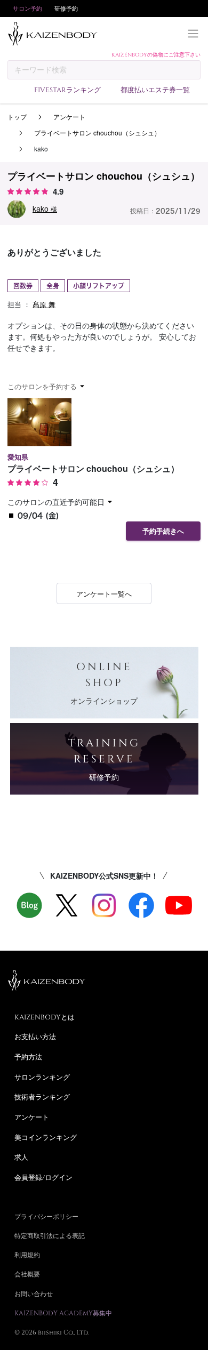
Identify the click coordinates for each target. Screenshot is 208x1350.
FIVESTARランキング (67, 89)
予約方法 (28, 1056)
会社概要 (27, 1273)
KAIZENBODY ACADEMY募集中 (63, 1312)
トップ (17, 116)
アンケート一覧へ (104, 594)
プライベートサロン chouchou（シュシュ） (97, 132)
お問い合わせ (33, 1293)
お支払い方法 (35, 1036)
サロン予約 (27, 8)
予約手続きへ (163, 531)
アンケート (69, 116)
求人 (21, 1157)
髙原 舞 (44, 304)
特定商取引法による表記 (49, 1235)
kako (45, 208)
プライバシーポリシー (46, 1216)
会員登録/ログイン (43, 1177)
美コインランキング (45, 1137)
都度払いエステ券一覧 (155, 89)
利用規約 (27, 1254)
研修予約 (66, 8)
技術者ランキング (42, 1096)
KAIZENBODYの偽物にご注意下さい (156, 54)
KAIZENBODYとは (44, 1016)
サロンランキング (42, 1077)
